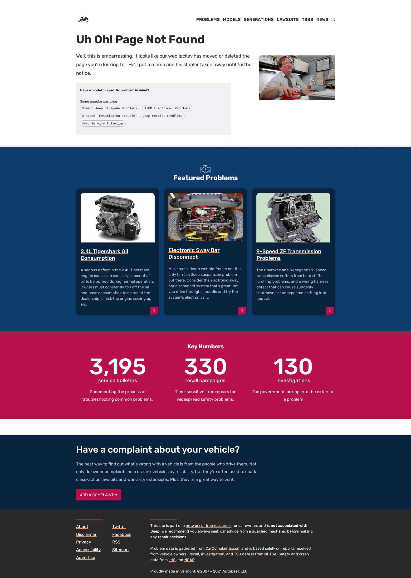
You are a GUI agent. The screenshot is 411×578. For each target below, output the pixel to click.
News (322, 19)
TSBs (307, 19)
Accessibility (88, 549)
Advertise (85, 557)
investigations (293, 370)
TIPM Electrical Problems (167, 108)
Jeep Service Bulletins (103, 123)
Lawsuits (288, 19)
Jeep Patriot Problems (162, 116)
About (82, 526)
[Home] (83, 19)
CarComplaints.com (223, 548)
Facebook (121, 534)
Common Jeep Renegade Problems (109, 108)
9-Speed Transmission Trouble (108, 116)
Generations (259, 19)
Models (232, 19)
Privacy (83, 542)
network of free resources (208, 525)
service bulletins (117, 370)
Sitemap (120, 549)
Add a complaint (97, 495)
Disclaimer (86, 534)
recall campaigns (205, 370)
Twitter (119, 526)
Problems (208, 19)
